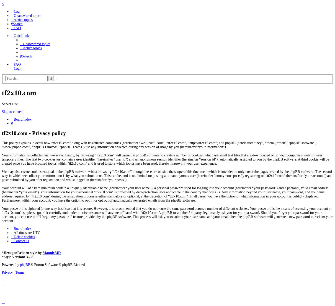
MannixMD (52, 253)
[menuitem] (16, 11)
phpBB (25, 265)
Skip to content (12, 112)
